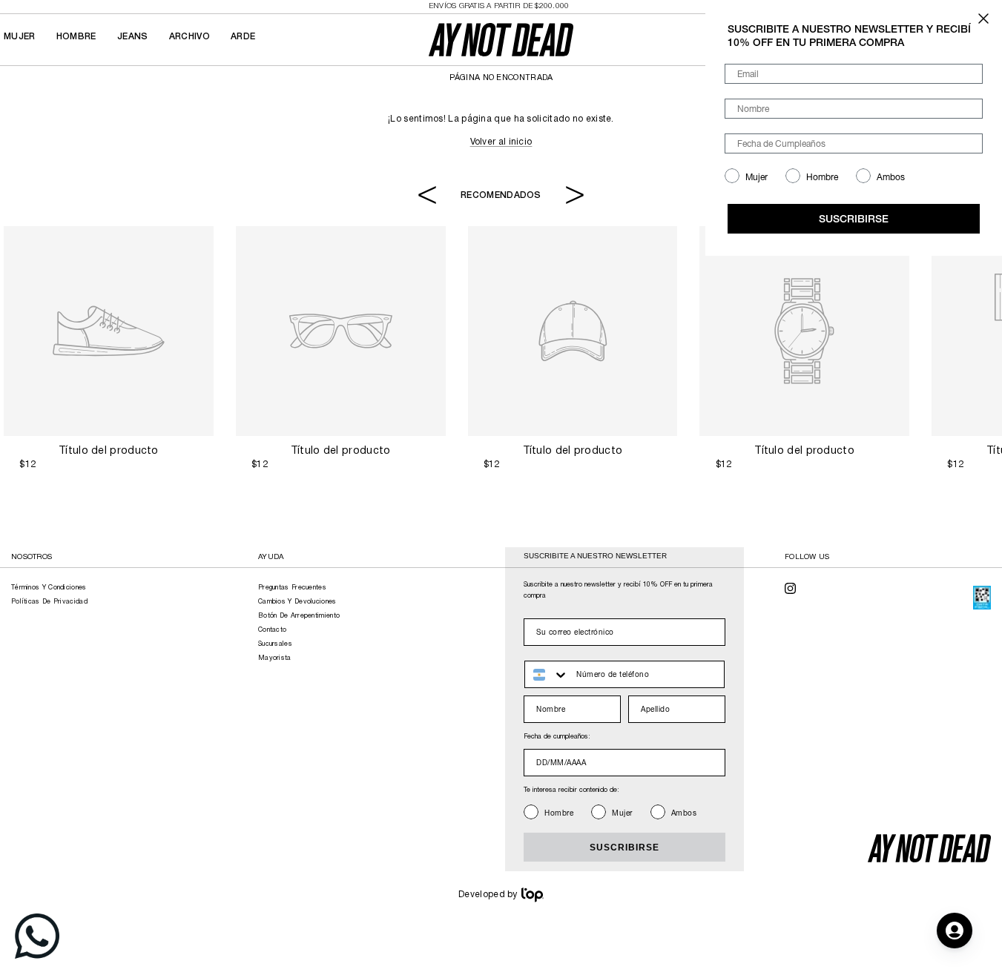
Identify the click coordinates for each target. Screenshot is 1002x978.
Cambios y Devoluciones (297, 602)
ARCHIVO (189, 37)
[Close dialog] (983, 18)
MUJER (20, 37)
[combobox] (547, 674)
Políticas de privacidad (49, 602)
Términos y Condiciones (49, 588)
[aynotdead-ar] (501, 39)
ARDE (243, 37)
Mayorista (274, 658)
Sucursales (275, 644)
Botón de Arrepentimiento (299, 616)
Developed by (488, 895)
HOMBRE (76, 37)
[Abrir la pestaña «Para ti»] (954, 930)
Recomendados (501, 195)
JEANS (132, 37)
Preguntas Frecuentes (292, 588)
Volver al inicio (501, 142)
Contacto (272, 630)
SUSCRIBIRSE (624, 847)
